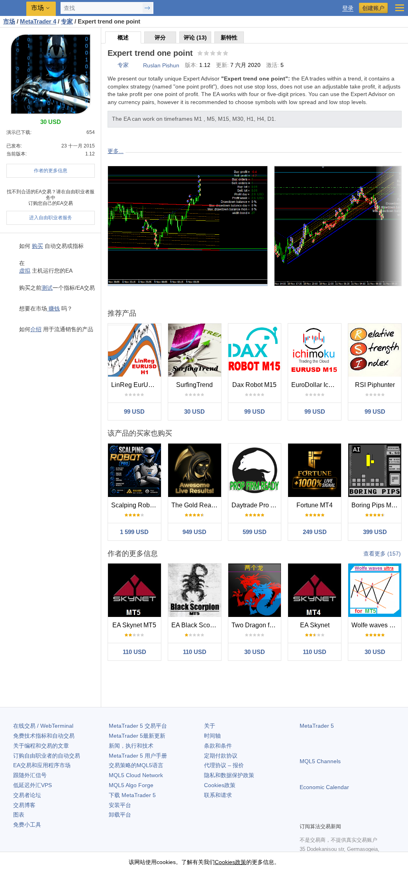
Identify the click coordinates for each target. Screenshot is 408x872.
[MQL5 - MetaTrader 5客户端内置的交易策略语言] (14, 8)
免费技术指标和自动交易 (44, 736)
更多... (116, 151)
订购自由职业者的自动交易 (46, 755)
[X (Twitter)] (330, 815)
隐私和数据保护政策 (229, 775)
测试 (47, 288)
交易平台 (138, 726)
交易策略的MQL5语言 (136, 765)
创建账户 (373, 8)
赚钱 (53, 308)
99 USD (134, 411)
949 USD (194, 531)
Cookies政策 (219, 785)
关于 (209, 726)
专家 (123, 65)
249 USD (315, 531)
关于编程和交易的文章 (41, 745)
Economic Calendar (324, 787)
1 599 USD (134, 531)
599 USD (255, 531)
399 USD (375, 531)
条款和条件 (218, 745)
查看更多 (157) (382, 553)
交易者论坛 (27, 795)
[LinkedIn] (355, 815)
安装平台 (120, 805)
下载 (132, 795)
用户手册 (138, 755)
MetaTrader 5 (317, 726)
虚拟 (24, 270)
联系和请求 (218, 795)
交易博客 (24, 805)
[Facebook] (304, 815)
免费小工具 (27, 824)
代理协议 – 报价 (224, 765)
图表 (18, 814)
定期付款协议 (220, 755)
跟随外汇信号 (30, 775)
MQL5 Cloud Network (136, 775)
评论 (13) (195, 37)
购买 (37, 246)
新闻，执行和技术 (131, 745)
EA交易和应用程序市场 (42, 765)
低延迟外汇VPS (32, 785)
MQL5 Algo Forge (131, 785)
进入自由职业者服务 (50, 217)
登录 (347, 8)
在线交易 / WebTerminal (43, 726)
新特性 (229, 37)
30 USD (194, 411)
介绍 (35, 329)
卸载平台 (120, 814)
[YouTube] (342, 815)
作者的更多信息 (50, 170)
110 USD (134, 651)
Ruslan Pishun (161, 65)
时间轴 (212, 736)
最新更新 (137, 736)
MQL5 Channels (320, 761)
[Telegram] (317, 815)
